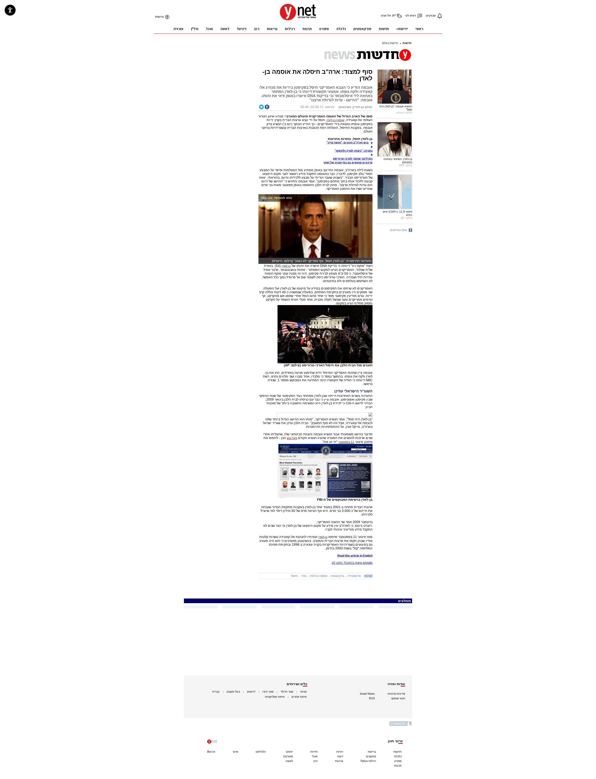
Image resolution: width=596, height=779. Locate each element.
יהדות (339, 751)
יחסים (289, 751)
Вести (211, 751)
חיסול (294, 576)
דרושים (251, 691)
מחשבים (371, 756)
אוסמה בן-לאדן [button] (335, 120)
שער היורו (268, 691)
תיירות (314, 751)
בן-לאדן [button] (286, 266)
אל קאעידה (354, 576)
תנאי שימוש (398, 698)
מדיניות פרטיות (396, 693)
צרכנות (339, 761)
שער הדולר (287, 691)
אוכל (315, 756)
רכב (315, 761)
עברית (216, 691)
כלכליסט (261, 751)
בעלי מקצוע (233, 691)
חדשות (407, 43)
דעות (340, 756)
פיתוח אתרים (299, 696)
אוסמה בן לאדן (318, 576)
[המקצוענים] (400, 725)
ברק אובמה (337, 576)
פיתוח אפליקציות (274, 696)
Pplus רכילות (368, 761)
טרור (303, 576)
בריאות (372, 751)
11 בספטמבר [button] (346, 442)
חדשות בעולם (390, 43)
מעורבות (288, 756)
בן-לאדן (322, 537)
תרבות (398, 765)
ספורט (398, 761)
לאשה (289, 761)
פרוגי (235, 751)
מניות (303, 691)
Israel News (367, 693)
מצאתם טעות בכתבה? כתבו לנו (352, 563)
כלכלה (398, 756)
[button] (368, 199)
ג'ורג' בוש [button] (292, 438)
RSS (372, 698)
